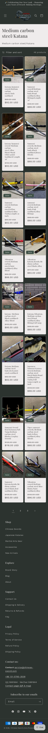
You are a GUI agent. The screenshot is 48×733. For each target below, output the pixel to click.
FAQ (7, 617)
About (8, 582)
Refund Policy (12, 646)
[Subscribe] (40, 702)
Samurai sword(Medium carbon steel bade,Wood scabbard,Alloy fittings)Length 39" (34, 93)
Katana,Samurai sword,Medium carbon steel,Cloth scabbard (12, 91)
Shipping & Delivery (15, 605)
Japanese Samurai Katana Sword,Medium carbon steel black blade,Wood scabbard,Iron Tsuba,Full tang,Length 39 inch (35, 375)
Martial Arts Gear (13, 541)
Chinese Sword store (19, 728)
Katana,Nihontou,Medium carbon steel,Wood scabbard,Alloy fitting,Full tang (35, 318)
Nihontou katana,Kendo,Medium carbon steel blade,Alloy (35, 262)
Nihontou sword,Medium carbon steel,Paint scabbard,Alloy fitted (11, 265)
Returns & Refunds (14, 611)
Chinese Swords (13, 529)
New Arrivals (11, 553)
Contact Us (10, 599)
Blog (7, 576)
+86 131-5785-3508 (15, 676)
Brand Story (11, 570)
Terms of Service (13, 640)
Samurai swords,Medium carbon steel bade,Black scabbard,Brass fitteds (34, 149)
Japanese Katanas (14, 535)
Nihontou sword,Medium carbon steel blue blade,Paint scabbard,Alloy (35, 486)
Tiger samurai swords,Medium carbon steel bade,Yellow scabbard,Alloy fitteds (34, 433)
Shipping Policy (13, 652)
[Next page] (35, 511)
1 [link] (13, 510)
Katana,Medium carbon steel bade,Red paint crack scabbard (12, 369)
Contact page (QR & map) (18, 686)
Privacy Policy (12, 634)
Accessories (11, 547)
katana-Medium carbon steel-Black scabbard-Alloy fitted (12, 317)
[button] (5, 16)
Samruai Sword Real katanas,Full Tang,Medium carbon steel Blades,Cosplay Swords (12, 433)
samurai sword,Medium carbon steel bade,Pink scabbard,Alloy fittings (34, 208)
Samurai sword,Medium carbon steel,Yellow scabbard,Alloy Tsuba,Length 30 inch (12, 209)
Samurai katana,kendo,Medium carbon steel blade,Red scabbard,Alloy (12, 486)
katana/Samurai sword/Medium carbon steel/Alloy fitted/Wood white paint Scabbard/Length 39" (12, 151)
